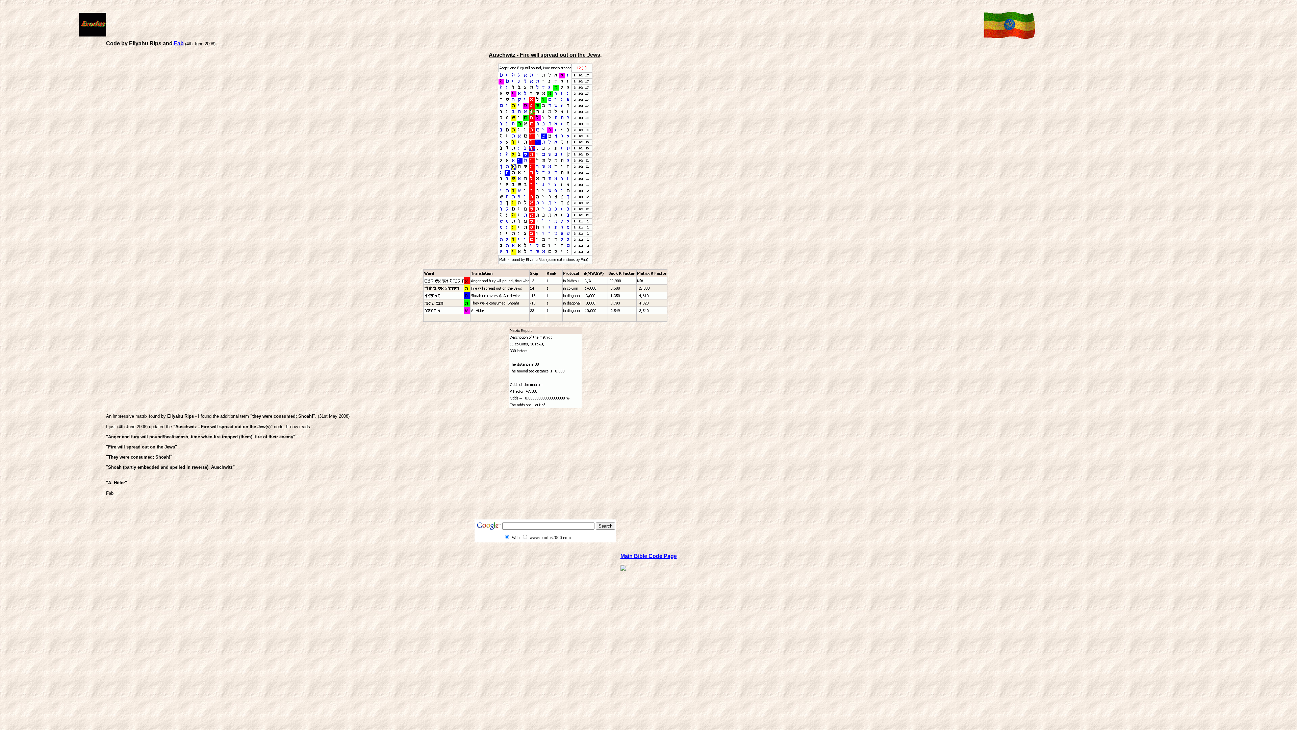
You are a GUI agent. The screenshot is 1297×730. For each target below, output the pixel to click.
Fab (179, 43)
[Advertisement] (544, 24)
